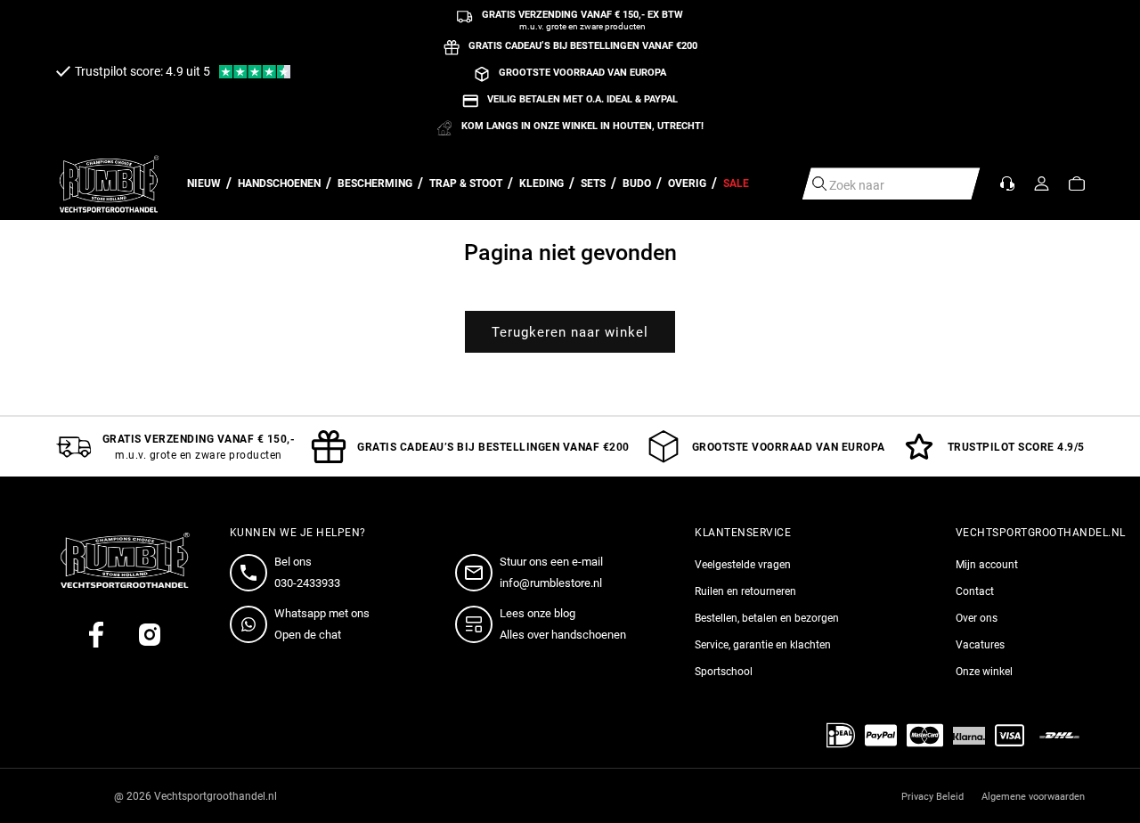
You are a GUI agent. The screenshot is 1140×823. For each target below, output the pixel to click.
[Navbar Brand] (109, 184)
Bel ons (293, 561)
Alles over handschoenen (563, 634)
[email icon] (477, 572)
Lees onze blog (537, 613)
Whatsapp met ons (322, 613)
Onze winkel (984, 671)
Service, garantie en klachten (763, 645)
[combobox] (891, 183)
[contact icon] (252, 572)
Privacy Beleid (932, 797)
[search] (819, 183)
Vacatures (980, 645)
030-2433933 (307, 583)
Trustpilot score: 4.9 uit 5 (142, 71)
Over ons (977, 618)
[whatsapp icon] (252, 624)
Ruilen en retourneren (745, 591)
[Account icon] (1041, 183)
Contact (975, 591)
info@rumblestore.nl (551, 583)
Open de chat (307, 634)
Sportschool (724, 671)
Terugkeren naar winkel (570, 332)
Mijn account (987, 564)
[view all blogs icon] (477, 624)
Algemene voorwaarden (1033, 797)
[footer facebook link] (96, 635)
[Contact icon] (1007, 183)
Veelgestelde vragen (743, 564)
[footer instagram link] (149, 634)
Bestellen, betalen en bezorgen (767, 618)
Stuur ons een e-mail (551, 561)
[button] (1077, 183)
